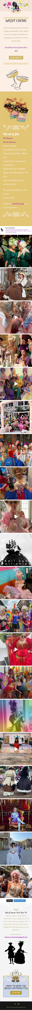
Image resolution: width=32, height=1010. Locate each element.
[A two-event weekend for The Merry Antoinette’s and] (16, 583)
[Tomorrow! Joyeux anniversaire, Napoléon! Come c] (16, 284)
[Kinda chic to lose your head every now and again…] (16, 251)
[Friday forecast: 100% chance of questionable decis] (16, 417)
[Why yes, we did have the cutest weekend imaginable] (16, 317)
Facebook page (18, 203)
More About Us (16, 58)
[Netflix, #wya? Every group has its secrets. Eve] (16, 516)
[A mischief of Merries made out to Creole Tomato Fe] (16, 649)
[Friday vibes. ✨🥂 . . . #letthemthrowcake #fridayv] (16, 815)
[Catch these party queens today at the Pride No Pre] (16, 616)
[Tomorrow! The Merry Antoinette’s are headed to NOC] (16, 384)
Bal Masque (8, 138)
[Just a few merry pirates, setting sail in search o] (16, 782)
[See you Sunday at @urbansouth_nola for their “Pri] (16, 682)
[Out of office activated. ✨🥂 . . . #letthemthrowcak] (16, 848)
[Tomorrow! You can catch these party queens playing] (16, 350)
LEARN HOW (16, 993)
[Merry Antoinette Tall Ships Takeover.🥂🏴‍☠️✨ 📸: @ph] (16, 550)
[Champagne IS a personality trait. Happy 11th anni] (16, 450)
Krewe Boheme (9, 142)
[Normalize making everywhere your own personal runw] (16, 749)
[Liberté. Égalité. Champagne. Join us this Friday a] (16, 483)
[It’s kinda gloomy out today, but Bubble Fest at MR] (16, 882)
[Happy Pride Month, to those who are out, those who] (16, 716)
